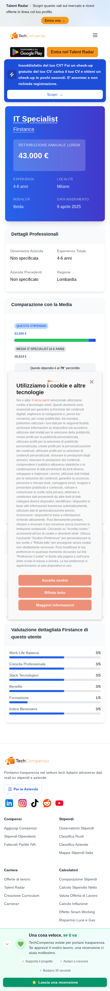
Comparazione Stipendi (78, 879)
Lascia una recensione (55, 982)
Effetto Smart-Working (77, 912)
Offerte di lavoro (17, 879)
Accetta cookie (55, 580)
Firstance (23, 129)
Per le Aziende (26, 789)
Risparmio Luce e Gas (77, 920)
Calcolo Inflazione (73, 904)
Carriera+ (11, 904)
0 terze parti (40, 400)
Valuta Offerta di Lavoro (78, 895)
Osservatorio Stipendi (76, 828)
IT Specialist (35, 119)
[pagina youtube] (59, 803)
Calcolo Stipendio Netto (78, 887)
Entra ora (55, 20)
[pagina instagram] (22, 803)
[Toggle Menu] (95, 35)
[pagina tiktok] (35, 803)
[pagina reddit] (47, 803)
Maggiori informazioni (55, 605)
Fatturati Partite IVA (20, 844)
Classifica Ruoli (71, 836)
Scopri (55, 94)
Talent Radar (14, 887)
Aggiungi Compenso (20, 828)
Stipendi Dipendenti (20, 836)
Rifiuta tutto (55, 593)
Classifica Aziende (73, 844)
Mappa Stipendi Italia (76, 853)
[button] (92, 382)
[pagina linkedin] (9, 803)
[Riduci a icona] (7, 944)
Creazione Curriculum (21, 895)
